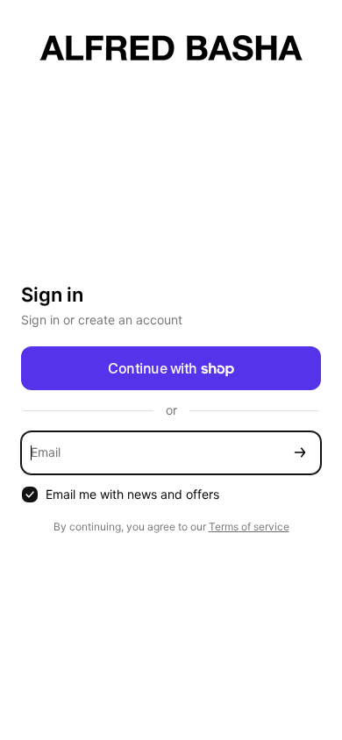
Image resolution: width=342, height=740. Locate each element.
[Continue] (300, 453)
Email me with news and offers (132, 494)
